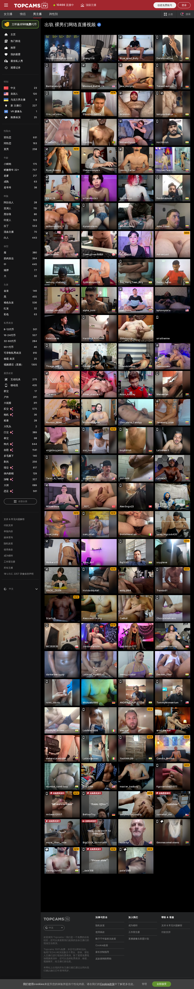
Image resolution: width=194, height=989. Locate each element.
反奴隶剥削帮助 (103, 958)
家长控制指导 (102, 952)
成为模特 (8, 555)
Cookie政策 (101, 945)
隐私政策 (8, 543)
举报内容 (8, 531)
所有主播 (8, 567)
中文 (51, 927)
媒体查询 (8, 537)
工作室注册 (9, 561)
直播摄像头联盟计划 (138, 938)
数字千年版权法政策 (105, 938)
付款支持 (8, 525)
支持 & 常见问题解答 (14, 519)
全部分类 (22, 501)
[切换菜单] (6, 5)
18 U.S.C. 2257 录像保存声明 (19, 574)
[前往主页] (31, 5)
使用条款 (8, 549)
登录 (184, 5)
